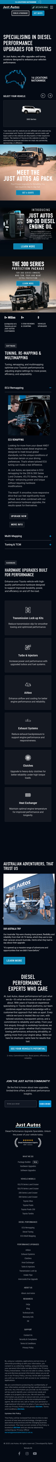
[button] (43, 95)
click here (38, 1407)
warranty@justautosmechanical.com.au (18, 1432)
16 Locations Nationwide (25, 2)
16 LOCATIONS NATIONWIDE (39, 79)
